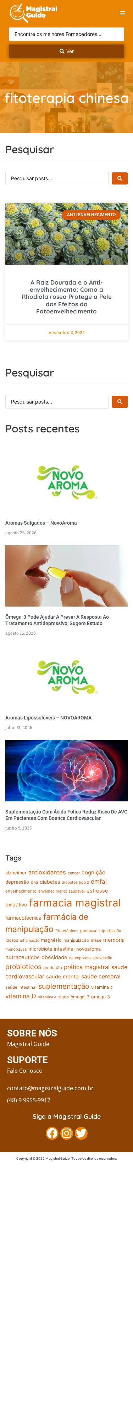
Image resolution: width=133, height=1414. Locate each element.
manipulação (76, 940)
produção (52, 967)
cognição (93, 872)
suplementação (63, 986)
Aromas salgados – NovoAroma (41, 523)
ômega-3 (80, 996)
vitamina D (20, 996)
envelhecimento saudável (61, 891)
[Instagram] (66, 1133)
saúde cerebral (101, 976)
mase (96, 940)
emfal (99, 881)
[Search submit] (120, 178)
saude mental (62, 976)
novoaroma (88, 949)
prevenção (102, 957)
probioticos (23, 966)
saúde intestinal (21, 987)
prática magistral (87, 967)
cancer (74, 872)
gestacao (89, 930)
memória (113, 940)
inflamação (29, 940)
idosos (11, 940)
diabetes (50, 882)
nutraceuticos (22, 957)
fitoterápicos (66, 931)
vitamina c (102, 987)
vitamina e (47, 997)
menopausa (16, 949)
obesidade (54, 957)
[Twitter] (81, 1133)
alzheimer (16, 872)
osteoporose (80, 958)
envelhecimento (21, 891)
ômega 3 (100, 996)
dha (34, 882)
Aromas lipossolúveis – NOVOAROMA (48, 718)
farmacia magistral (75, 902)
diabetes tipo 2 (75, 882)
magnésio (51, 940)
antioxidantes (47, 872)
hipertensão (110, 930)
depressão (17, 882)
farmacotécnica (23, 918)
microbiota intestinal (51, 949)
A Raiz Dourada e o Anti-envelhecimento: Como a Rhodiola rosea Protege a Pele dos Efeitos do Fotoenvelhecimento (67, 297)
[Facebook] (52, 1133)
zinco (63, 996)
